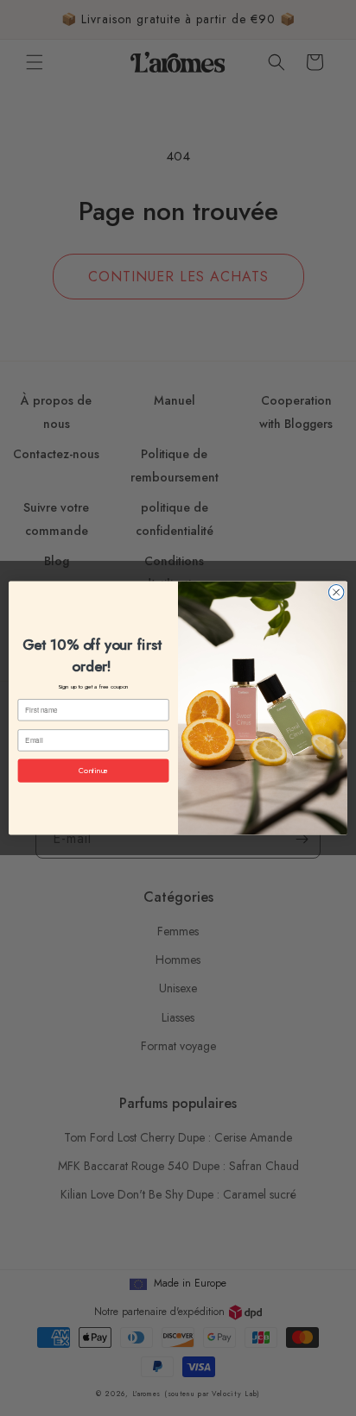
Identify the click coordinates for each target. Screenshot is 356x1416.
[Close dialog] (336, 593)
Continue (94, 770)
